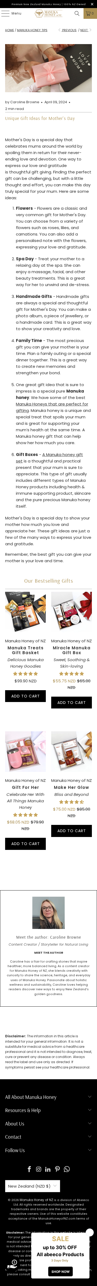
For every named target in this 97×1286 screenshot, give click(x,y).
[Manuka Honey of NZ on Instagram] (39, 1170)
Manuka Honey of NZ (36, 1200)
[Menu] (2, 13)
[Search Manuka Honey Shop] (77, 13)
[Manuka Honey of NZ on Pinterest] (58, 1170)
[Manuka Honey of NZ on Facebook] (30, 1170)
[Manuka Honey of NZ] (48, 13)
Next (84, 30)
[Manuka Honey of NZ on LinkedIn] (48, 1170)
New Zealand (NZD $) (29, 1186)
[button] (25, 673)
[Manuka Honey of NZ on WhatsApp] (67, 1170)
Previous (69, 30)
